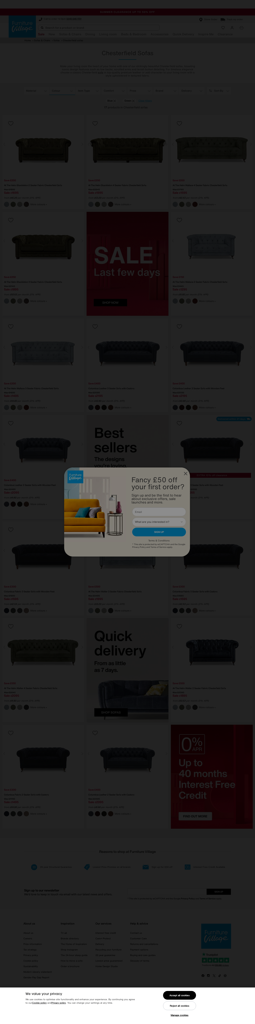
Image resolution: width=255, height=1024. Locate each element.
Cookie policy (39, 1003)
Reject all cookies (179, 1005)
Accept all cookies (179, 995)
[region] (127, 1005)
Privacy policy (58, 1003)
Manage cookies (180, 1015)
